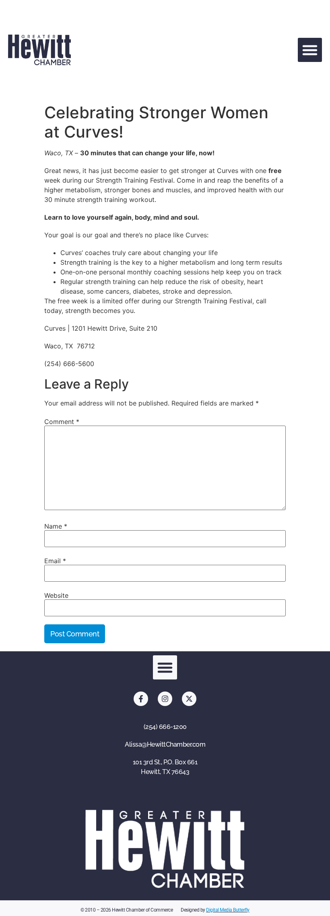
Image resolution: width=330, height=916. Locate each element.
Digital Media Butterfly (228, 910)
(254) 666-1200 (165, 727)
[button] (310, 50)
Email (55, 561)
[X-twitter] (189, 699)
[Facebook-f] (141, 699)
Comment (61, 421)
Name (55, 526)
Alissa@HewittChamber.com (165, 744)
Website (56, 595)
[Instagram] (165, 699)
